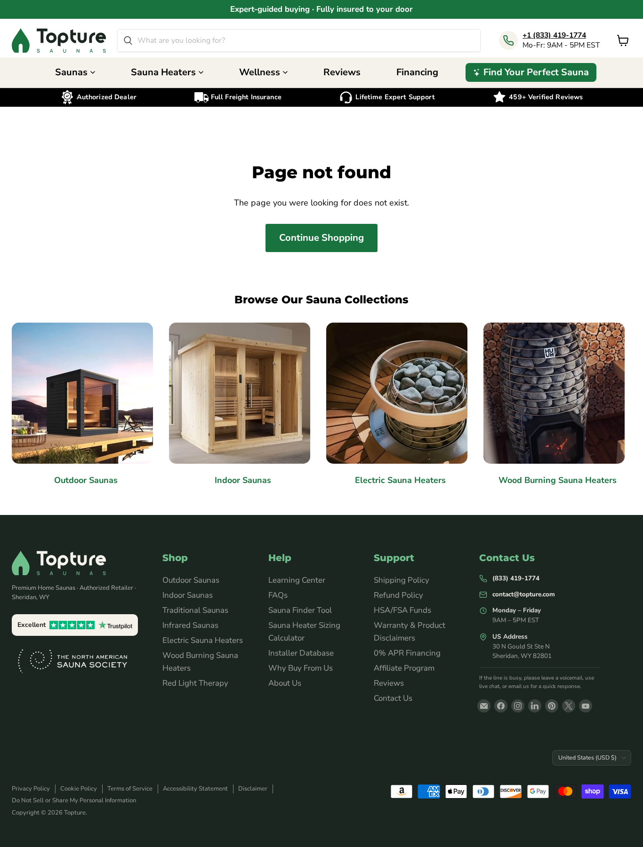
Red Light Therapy (195, 683)
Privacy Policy (31, 788)
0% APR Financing (407, 653)
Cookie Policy (78, 788)
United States (587, 757)
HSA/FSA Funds (402, 610)
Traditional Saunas (195, 610)
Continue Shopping (321, 237)
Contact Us (393, 698)
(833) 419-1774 (515, 578)
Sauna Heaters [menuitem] (163, 72)
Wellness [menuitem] (259, 72)
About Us (284, 683)
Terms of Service (130, 788)
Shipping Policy (401, 580)
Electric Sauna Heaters (202, 640)
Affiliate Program (404, 668)
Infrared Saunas (190, 625)
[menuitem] (531, 72)
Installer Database (301, 653)
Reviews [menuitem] (342, 72)
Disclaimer (252, 788)
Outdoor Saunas (190, 580)
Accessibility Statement (195, 788)
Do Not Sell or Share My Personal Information (74, 800)
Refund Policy (398, 595)
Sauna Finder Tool (300, 610)
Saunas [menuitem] (71, 72)
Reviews (389, 683)
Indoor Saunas (187, 595)
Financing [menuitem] (417, 72)
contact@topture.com (523, 594)
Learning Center (296, 580)
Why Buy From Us (300, 668)
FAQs (278, 595)
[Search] (128, 40)
